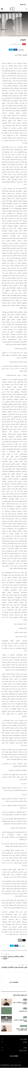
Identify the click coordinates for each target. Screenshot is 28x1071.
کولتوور (24, 44)
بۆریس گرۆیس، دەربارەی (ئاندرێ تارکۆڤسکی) (21, 1029)
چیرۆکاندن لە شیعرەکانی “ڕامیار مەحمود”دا (20, 1003)
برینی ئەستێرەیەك (23, 1011)
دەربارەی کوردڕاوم (23, 1050)
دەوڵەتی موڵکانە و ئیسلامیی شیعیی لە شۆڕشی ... (12, 957)
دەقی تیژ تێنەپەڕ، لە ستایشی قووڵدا (20, 1020)
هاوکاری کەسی (23, 1039)
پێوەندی (25, 1048)
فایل (25, 1026)
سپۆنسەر (25, 1042)
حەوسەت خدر (13, 44)
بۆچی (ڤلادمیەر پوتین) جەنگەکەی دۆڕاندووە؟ (14, 967)
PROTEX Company (9, 1065)
